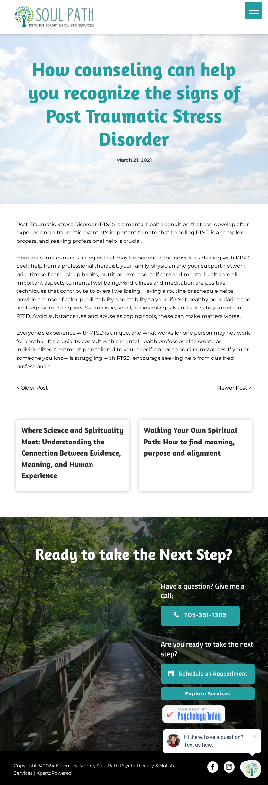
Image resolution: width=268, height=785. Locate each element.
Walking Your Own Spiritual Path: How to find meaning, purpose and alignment (190, 442)
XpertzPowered (54, 773)
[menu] (253, 10)
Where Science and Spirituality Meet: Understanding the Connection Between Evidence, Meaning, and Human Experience (72, 453)
